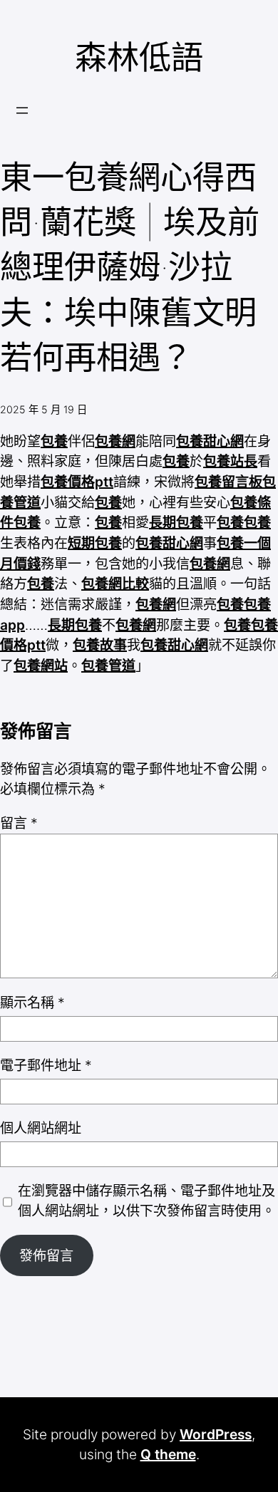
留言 (19, 823)
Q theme (168, 1454)
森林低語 (139, 57)
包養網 (115, 441)
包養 (54, 441)
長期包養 (176, 522)
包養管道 (108, 665)
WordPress (216, 1434)
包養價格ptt (77, 481)
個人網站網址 (40, 1127)
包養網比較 (115, 583)
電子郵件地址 (46, 1065)
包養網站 (41, 665)
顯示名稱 (32, 1002)
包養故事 (100, 644)
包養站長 (230, 461)
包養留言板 (228, 481)
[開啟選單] (22, 110)
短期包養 (95, 542)
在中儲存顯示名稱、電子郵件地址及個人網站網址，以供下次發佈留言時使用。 (146, 1201)
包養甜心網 (210, 441)
